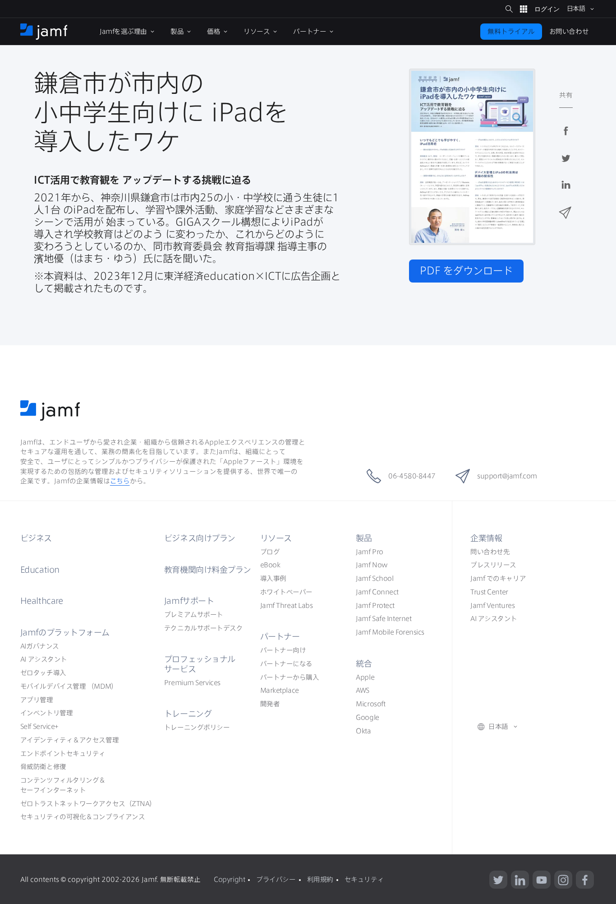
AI (39, 646)
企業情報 (486, 538)
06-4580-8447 (412, 476)
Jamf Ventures (492, 605)
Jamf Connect (377, 592)
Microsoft (370, 703)
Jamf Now (371, 564)
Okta (363, 731)
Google (367, 717)
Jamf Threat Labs (286, 605)
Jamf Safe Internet (383, 618)
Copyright (229, 879)
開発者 (270, 703)
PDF (466, 270)
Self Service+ (39, 726)
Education (40, 570)
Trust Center (489, 592)
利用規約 (320, 879)
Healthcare (41, 601)
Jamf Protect (375, 605)
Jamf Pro (369, 551)
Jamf (65, 632)
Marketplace (279, 690)
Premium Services (192, 682)
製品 (364, 538)
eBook (270, 564)
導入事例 (273, 578)
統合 (364, 663)
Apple (365, 677)
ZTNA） (88, 803)
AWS (362, 690)
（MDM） (69, 686)
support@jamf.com (507, 476)
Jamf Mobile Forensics (390, 632)
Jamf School (374, 578)
